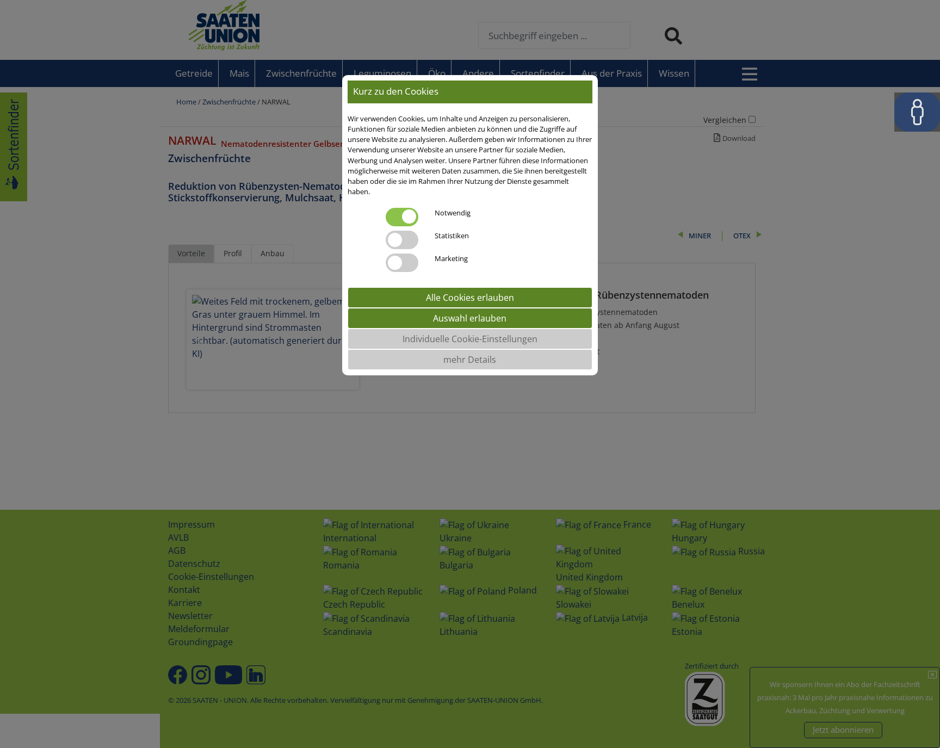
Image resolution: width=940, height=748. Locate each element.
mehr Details (469, 359)
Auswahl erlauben (469, 318)
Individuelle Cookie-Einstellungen (470, 338)
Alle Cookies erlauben (470, 297)
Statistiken (452, 235)
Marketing (451, 258)
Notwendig (453, 212)
